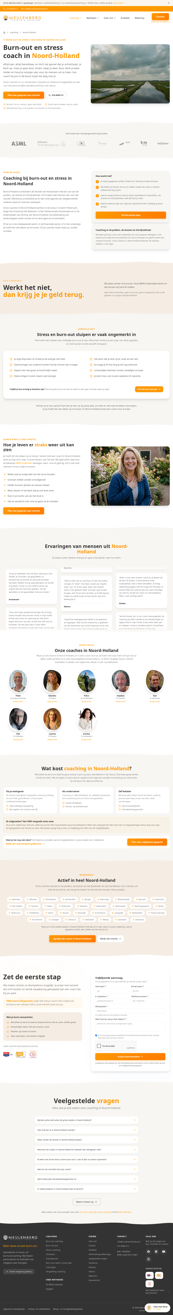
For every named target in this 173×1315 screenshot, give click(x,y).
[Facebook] (149, 1252)
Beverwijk (104, 899)
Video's (92, 1271)
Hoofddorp (34, 913)
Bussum (142, 899)
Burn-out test (52, 1245)
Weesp (106, 919)
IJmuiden (82, 913)
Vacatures (93, 1263)
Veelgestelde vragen (98, 1258)
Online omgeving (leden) (20, 1271)
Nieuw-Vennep (157, 913)
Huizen (65, 913)
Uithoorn (72, 919)
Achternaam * (137, 986)
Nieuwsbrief (94, 1280)
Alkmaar (33, 899)
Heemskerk (101, 906)
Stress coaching (53, 1250)
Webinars (93, 1276)
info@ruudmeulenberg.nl (128, 1241)
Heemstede (120, 906)
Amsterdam (70, 899)
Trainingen (51, 1267)
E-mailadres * (101, 996)
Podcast (92, 1267)
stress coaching (104, 1212)
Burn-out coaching (54, 1241)
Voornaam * (100, 986)
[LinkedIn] (156, 1252)
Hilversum (15, 913)
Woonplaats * (101, 1006)
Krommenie (100, 913)
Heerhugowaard (141, 906)
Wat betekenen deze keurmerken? (155, 1291)
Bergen (88, 899)
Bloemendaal (124, 899)
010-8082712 (57, 95)
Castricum (159, 899)
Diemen (34, 906)
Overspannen (52, 1258)
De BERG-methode (54, 1284)
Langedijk (118, 913)
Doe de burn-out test (147, 389)
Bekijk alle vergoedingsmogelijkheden (24, 843)
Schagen (55, 919)
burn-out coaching (87, 1212)
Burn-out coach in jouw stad (58, 1263)
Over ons (108, 17)
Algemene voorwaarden (14, 1309)
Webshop (139, 17)
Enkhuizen (66, 906)
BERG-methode (24, 463)
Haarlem (83, 906)
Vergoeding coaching (55, 1271)
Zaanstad (139, 919)
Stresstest (50, 1254)
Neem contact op (85, 1201)
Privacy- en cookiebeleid (39, 1309)
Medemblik (137, 913)
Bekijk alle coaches (109, 938)
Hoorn (51, 913)
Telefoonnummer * (139, 996)
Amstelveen (51, 899)
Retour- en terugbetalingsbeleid (67, 1309)
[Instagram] (149, 1259)
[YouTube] (164, 1252)
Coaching (74, 17)
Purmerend (37, 919)
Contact (92, 1245)
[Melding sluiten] (168, 3)
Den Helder (17, 906)
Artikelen (125, 17)
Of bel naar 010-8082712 (160, 22)
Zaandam (122, 919)
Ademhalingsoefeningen (100, 1254)
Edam (49, 906)
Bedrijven (91, 17)
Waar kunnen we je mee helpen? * (111, 1019)
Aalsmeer (16, 899)
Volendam (89, 919)
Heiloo (161, 906)
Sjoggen (49, 1289)
